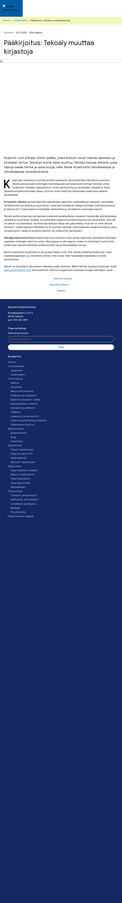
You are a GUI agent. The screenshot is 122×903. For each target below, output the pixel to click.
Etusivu (6, 21)
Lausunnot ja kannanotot (25, 416)
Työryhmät (16, 387)
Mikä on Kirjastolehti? (23, 475)
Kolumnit (9, 33)
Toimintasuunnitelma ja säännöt (29, 421)
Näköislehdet (18, 487)
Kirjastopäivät (19, 458)
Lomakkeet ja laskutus (23, 504)
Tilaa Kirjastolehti (20, 479)
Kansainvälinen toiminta (24, 404)
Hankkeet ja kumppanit (24, 396)
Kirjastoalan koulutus (22, 425)
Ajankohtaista (16, 429)
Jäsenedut (17, 371)
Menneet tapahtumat (23, 462)
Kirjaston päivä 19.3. (22, 454)
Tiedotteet (17, 441)
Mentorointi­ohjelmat (22, 391)
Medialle (15, 508)
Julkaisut (16, 412)
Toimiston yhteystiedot (24, 495)
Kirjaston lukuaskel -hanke (25, 400)
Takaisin (61, 291)
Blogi (13, 437)
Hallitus (15, 383)
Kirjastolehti (20, 21)
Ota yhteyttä (18, 512)
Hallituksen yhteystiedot (24, 500)
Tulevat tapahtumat (22, 450)
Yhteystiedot (15, 491)
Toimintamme (15, 379)
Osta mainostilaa (20, 483)
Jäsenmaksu (18, 375)
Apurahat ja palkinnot (23, 408)
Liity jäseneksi (16, 366)
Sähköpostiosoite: (18, 333)
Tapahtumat (15, 445)
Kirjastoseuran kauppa (20, 516)
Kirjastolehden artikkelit (24, 470)
